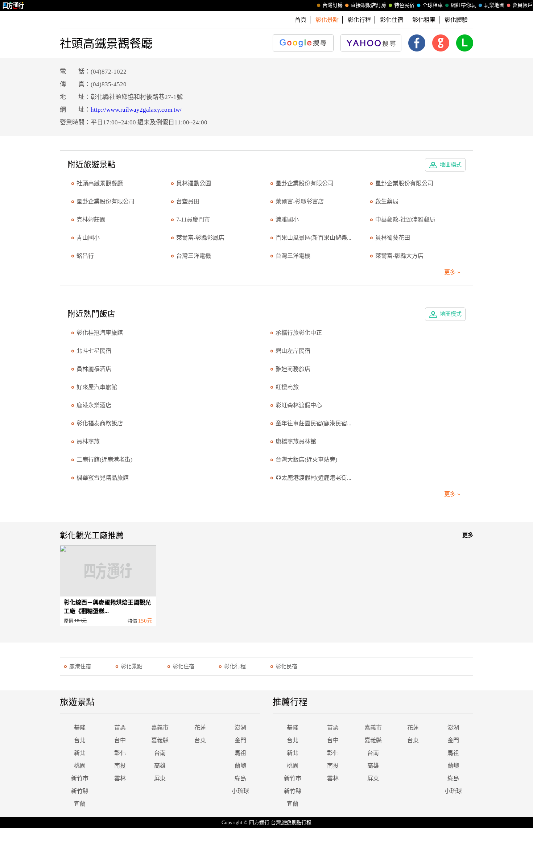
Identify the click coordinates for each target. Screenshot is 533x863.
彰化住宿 (391, 20)
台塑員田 (187, 201)
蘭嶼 (240, 766)
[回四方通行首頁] (13, 5)
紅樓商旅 (287, 387)
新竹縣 (79, 791)
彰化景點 (131, 666)
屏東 (160, 778)
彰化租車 (423, 20)
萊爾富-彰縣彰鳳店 (200, 238)
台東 (200, 740)
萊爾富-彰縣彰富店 (300, 201)
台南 (160, 753)
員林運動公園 (193, 183)
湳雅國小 (287, 219)
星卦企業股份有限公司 (305, 183)
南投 (120, 766)
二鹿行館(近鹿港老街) (104, 460)
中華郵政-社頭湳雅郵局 (405, 219)
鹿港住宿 (80, 666)
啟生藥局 (386, 201)
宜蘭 (80, 804)
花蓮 (200, 727)
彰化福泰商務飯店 (100, 423)
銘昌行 (85, 256)
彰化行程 (359, 20)
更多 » (452, 272)
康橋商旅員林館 (296, 441)
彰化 (120, 753)
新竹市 (79, 778)
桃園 (80, 766)
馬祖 (240, 753)
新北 (80, 753)
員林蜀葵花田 (392, 238)
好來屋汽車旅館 (97, 387)
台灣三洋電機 (193, 256)
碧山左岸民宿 (293, 351)
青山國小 (88, 238)
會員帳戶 (522, 5)
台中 (120, 740)
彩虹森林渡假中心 (299, 405)
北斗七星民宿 (94, 351)
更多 (467, 535)
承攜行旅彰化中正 (299, 333)
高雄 (160, 766)
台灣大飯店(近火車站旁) (306, 460)
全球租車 (432, 5)
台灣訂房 (332, 5)
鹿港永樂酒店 (94, 405)
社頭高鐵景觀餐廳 (100, 183)
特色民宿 (404, 5)
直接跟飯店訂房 (368, 5)
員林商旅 (88, 441)
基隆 (80, 727)
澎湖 (240, 727)
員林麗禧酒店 (94, 369)
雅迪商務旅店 (293, 369)
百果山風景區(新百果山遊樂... (313, 238)
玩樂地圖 (494, 5)
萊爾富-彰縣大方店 (399, 256)
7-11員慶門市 (193, 219)
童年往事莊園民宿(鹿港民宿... (313, 423)
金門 (240, 740)
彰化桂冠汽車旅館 (100, 333)
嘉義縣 (160, 740)
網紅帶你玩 (463, 5)
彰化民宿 (286, 666)
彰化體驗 (456, 20)
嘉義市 (160, 727)
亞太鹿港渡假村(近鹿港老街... (313, 478)
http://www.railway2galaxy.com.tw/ (136, 109)
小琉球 (240, 791)
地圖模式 (451, 165)
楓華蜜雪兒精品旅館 (103, 478)
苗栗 (120, 727)
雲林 (120, 778)
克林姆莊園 (91, 219)
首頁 (300, 20)
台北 (80, 740)
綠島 (240, 778)
